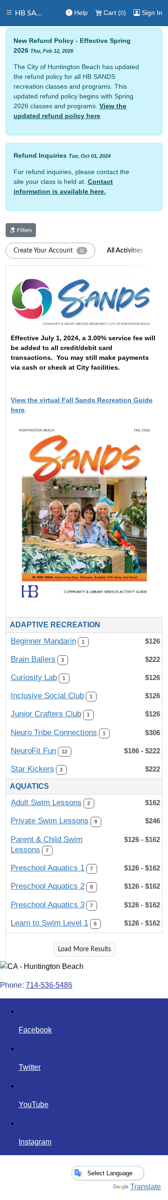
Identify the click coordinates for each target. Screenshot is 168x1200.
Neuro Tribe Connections (54, 732)
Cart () (114, 12)
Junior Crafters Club (46, 713)
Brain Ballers (33, 659)
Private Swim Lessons (50, 820)
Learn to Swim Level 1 (49, 923)
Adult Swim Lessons (46, 802)
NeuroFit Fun (33, 750)
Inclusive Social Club (47, 695)
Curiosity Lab (34, 677)
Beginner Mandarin (43, 641)
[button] (50, 251)
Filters (23, 230)
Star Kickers (32, 769)
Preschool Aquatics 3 (47, 904)
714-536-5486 (49, 985)
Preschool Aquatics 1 (47, 867)
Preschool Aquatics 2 (47, 886)
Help (80, 12)
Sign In (151, 12)
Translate (145, 1187)
